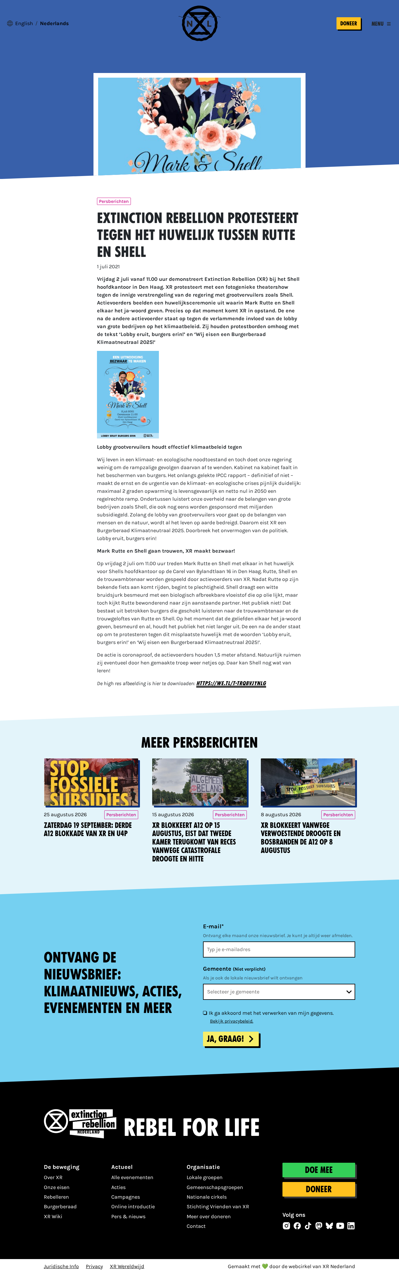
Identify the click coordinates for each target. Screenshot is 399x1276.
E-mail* (213, 926)
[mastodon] (319, 1226)
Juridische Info (61, 1266)
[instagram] (286, 1226)
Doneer (348, 23)
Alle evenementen (132, 1177)
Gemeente (234, 968)
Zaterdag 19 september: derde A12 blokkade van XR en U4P (88, 829)
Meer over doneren (209, 1216)
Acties (118, 1187)
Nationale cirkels (207, 1197)
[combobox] (279, 992)
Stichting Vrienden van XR (218, 1206)
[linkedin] (351, 1226)
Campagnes (125, 1197)
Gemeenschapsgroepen (215, 1187)
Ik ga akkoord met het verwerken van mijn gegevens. (271, 1013)
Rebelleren (56, 1197)
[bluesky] (329, 1226)
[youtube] (340, 1226)
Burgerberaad (60, 1206)
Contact (196, 1226)
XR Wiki (53, 1216)
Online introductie (133, 1206)
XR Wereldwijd (127, 1266)
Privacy (94, 1266)
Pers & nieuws (128, 1216)
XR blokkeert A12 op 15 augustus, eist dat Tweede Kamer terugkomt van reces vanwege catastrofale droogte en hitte (194, 842)
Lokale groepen (205, 1177)
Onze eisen (57, 1187)
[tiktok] (308, 1226)
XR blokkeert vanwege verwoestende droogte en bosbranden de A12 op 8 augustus (301, 838)
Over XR (53, 1177)
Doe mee (319, 1170)
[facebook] (297, 1226)
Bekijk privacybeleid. (231, 1021)
